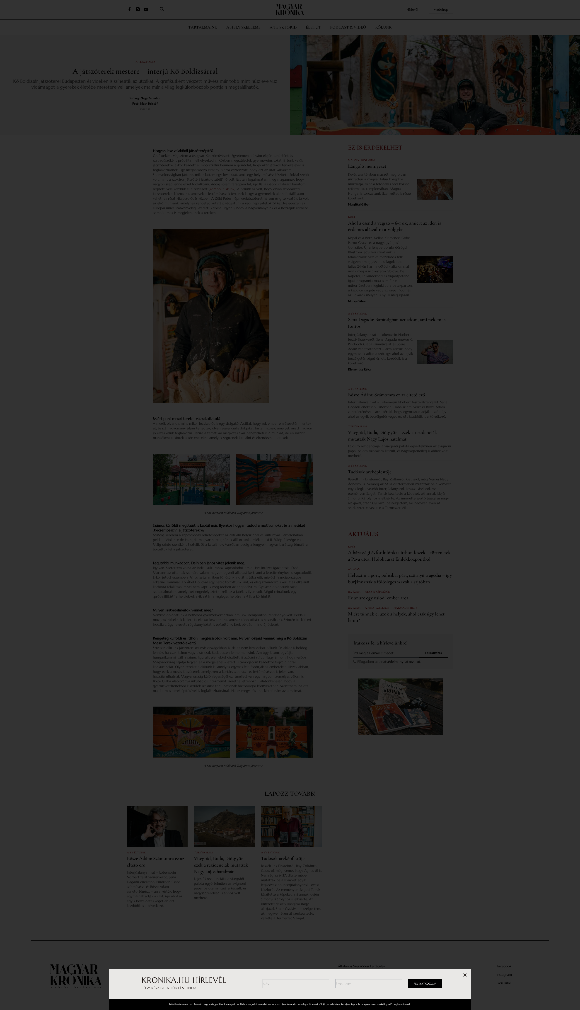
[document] (290, 505)
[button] (465, 975)
